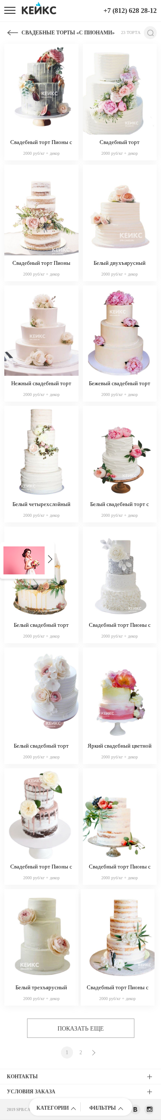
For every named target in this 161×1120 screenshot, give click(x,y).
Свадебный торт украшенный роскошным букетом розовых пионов (119, 143)
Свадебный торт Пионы (41, 263)
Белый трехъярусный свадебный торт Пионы (41, 988)
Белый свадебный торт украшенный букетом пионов (41, 746)
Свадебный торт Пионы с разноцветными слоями (120, 625)
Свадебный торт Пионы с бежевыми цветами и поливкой (41, 867)
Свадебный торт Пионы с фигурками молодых (118, 988)
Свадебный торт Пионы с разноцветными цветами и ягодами (41, 143)
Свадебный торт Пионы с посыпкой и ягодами (120, 867)
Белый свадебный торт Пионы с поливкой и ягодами (41, 625)
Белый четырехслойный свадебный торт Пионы (41, 505)
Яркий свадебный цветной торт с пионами (120, 746)
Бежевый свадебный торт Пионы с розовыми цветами (119, 384)
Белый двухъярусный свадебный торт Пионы (119, 263)
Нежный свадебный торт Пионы (41, 384)
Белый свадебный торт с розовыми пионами (119, 505)
